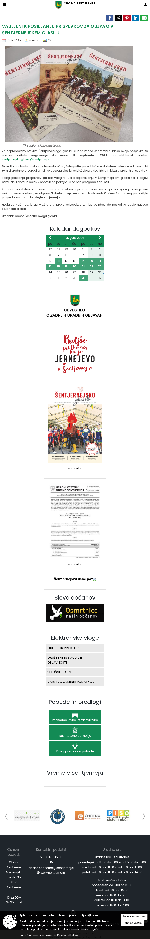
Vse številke (73, 468)
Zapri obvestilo (132, 923)
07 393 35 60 (53, 857)
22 (91, 266)
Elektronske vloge (75, 638)
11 (59, 261)
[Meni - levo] (4, 4)
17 (50, 266)
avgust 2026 (75, 238)
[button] (6, 816)
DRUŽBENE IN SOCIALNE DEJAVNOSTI (65, 660)
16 (99, 261)
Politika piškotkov (67, 935)
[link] (110, 18)
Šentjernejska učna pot (73, 579)
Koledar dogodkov (75, 229)
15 (91, 261)
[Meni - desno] (146, 4)
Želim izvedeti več (134, 916)
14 (83, 261)
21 (83, 266)
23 (100, 266)
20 (74, 266)
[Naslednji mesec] (99, 237)
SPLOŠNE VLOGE (59, 672)
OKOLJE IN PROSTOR (63, 648)
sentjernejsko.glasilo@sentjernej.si (25, 159)
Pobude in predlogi (75, 702)
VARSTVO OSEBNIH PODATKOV (70, 681)
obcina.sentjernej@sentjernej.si (51, 868)
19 (66, 266)
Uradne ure (112, 849)
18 (58, 266)
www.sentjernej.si (53, 873)
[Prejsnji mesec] (50, 237)
